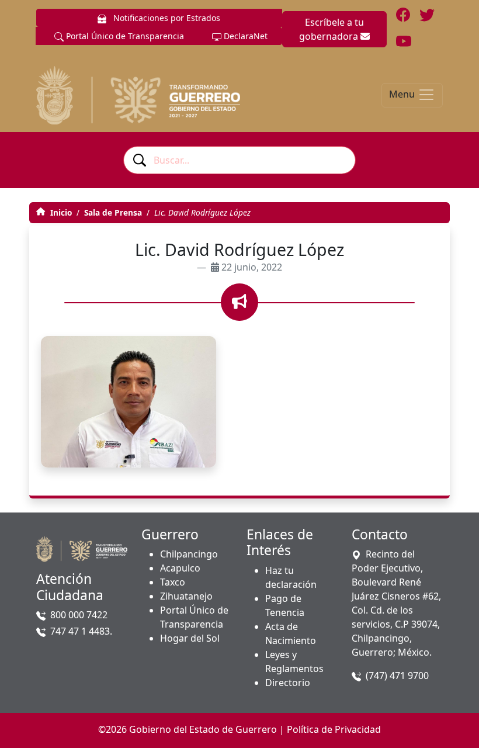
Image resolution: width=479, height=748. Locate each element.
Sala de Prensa (113, 212)
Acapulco (180, 568)
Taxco (172, 582)
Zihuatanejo (186, 596)
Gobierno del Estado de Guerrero (203, 729)
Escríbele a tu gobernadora (331, 29)
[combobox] (239, 160)
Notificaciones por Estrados (165, 17)
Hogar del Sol (190, 638)
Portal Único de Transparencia (124, 35)
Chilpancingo (189, 554)
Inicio (60, 212)
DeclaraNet (244, 35)
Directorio (287, 682)
